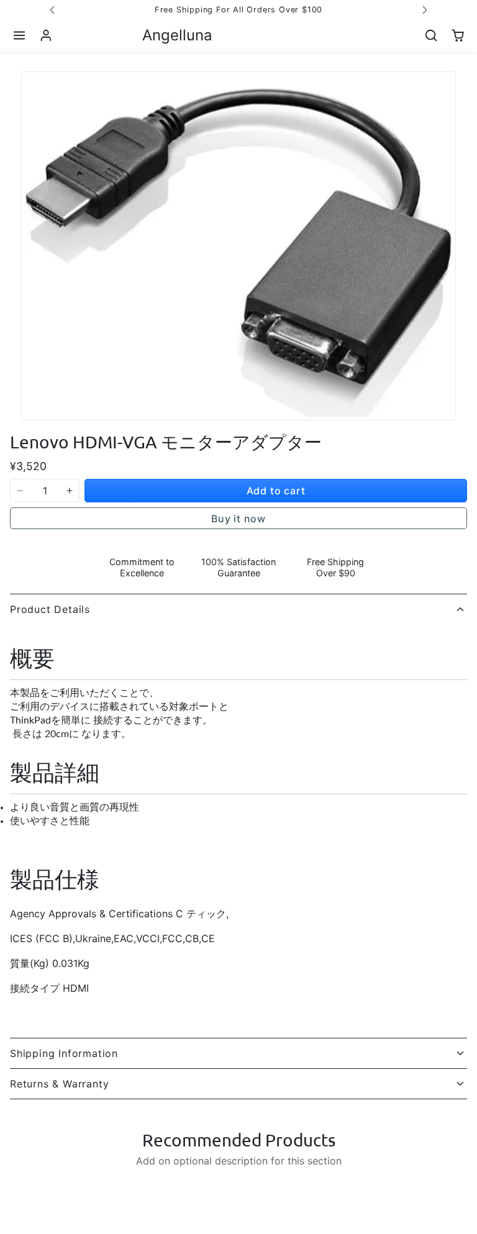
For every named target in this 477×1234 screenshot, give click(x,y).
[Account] (46, 35)
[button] (19, 35)
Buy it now (238, 518)
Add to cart (276, 490)
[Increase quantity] (70, 490)
